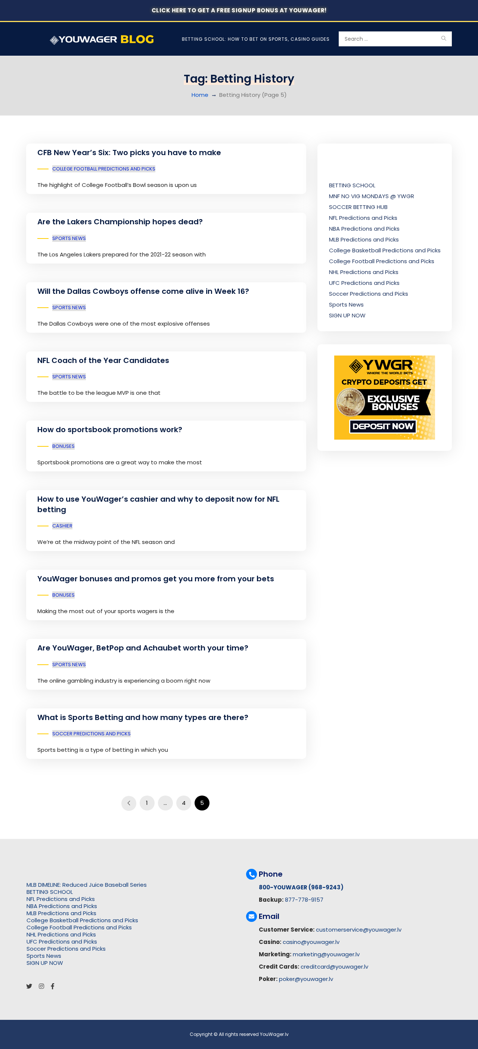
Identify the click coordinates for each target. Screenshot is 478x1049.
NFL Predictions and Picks (363, 218)
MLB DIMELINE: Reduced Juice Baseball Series (87, 885)
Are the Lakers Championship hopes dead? (120, 221)
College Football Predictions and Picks (103, 168)
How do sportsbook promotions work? (109, 429)
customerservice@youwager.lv (358, 929)
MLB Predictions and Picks (364, 239)
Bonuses (63, 446)
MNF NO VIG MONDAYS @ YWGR (371, 196)
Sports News (69, 238)
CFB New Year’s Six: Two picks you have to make (129, 152)
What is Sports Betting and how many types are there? (142, 717)
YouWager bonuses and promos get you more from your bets (155, 578)
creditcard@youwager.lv (334, 966)
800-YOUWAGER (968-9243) (301, 887)
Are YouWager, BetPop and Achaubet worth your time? (142, 648)
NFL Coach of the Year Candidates (103, 360)
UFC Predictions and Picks (364, 283)
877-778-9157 (304, 900)
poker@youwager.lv (306, 979)
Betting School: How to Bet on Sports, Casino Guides (256, 39)
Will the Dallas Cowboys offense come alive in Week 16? (143, 291)
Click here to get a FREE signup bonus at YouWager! (239, 10)
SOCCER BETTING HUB (358, 207)
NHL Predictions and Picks (363, 272)
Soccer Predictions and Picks (91, 733)
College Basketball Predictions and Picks (385, 250)
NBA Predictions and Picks (364, 229)
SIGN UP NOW (347, 315)
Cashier (62, 525)
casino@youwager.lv (311, 942)
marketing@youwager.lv (326, 954)
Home (200, 95)
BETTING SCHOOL (352, 185)
